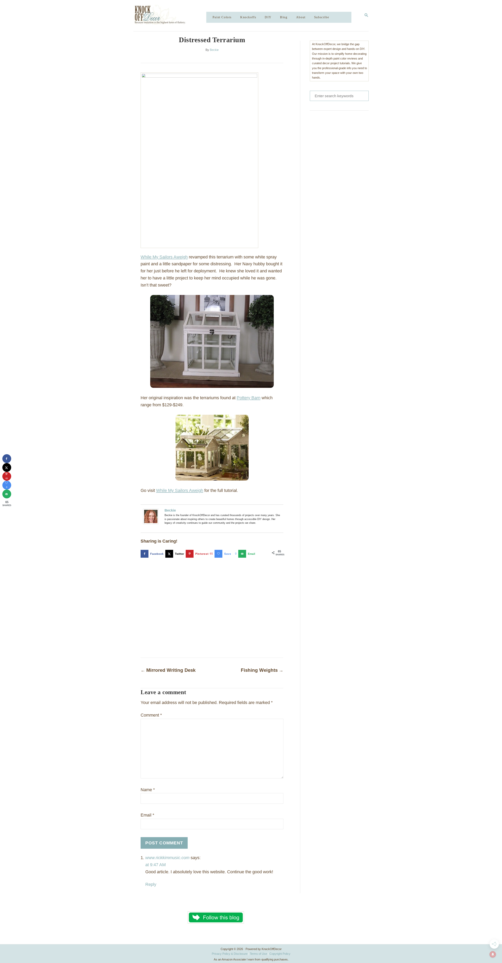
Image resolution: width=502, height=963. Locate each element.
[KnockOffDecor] (172, 15)
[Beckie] (152, 516)
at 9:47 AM (155, 864)
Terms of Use (258, 953)
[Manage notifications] (493, 954)
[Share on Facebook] (6, 458)
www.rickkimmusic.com (167, 857)
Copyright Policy (279, 953)
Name (148, 789)
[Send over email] (6, 494)
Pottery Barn (248, 397)
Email (147, 815)
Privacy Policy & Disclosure (229, 953)
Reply (150, 884)
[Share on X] (6, 467)
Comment (151, 715)
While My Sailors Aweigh (164, 256)
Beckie (214, 49)
